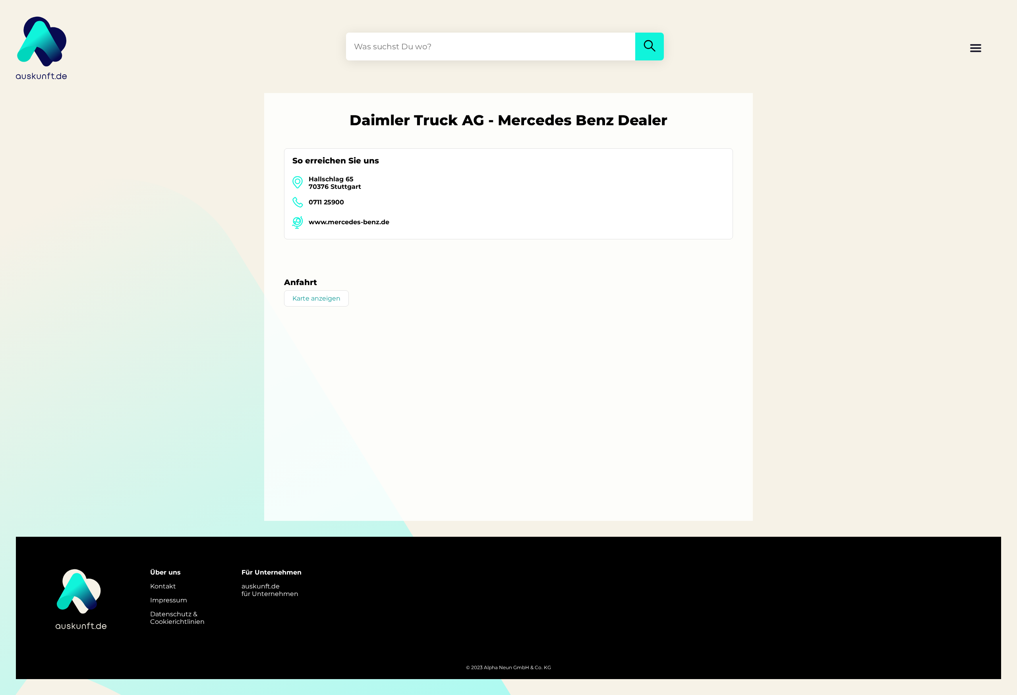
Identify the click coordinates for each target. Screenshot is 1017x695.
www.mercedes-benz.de (349, 222)
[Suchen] (649, 46)
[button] (975, 49)
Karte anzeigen (316, 298)
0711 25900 (326, 202)
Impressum (168, 600)
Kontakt (163, 586)
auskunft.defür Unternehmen (270, 590)
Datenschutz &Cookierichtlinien (177, 617)
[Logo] (42, 46)
